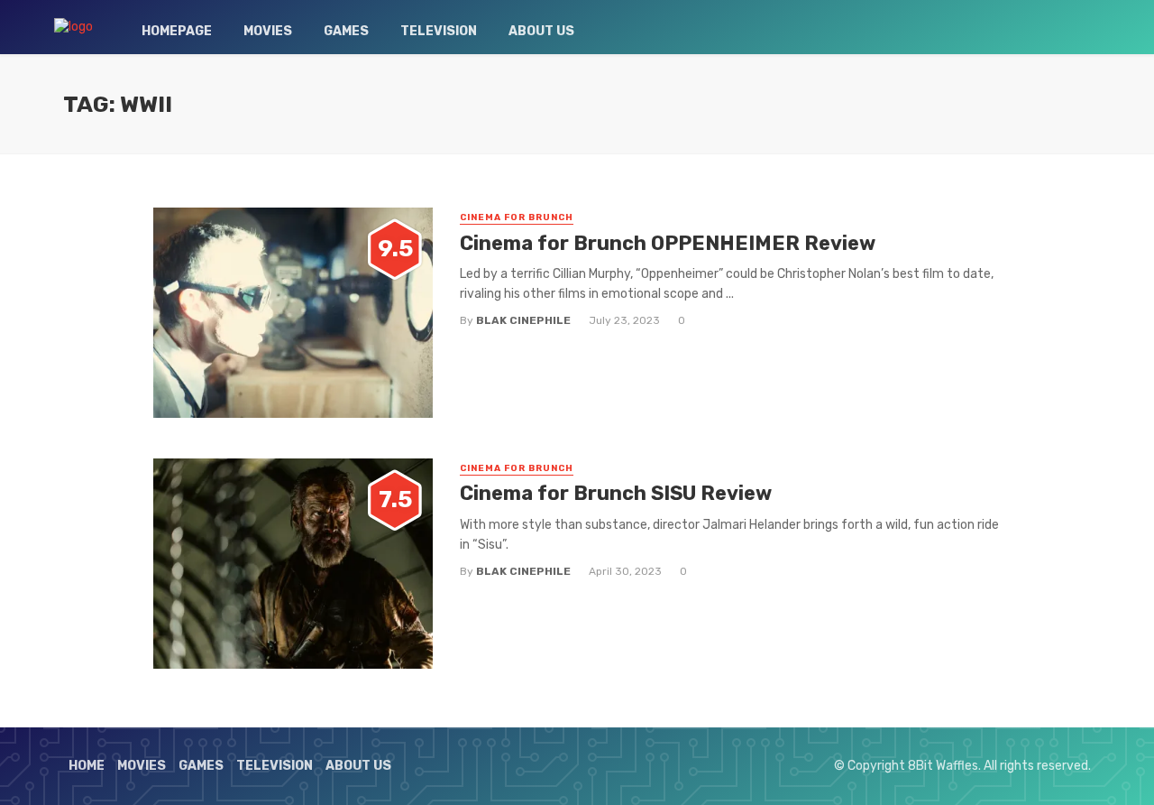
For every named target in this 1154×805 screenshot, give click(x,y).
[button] (293, 313)
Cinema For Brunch (516, 217)
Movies (267, 31)
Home (87, 765)
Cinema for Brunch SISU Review (616, 493)
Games (346, 31)
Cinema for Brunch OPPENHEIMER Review (667, 243)
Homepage (177, 31)
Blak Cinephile (523, 320)
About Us (541, 31)
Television (438, 31)
